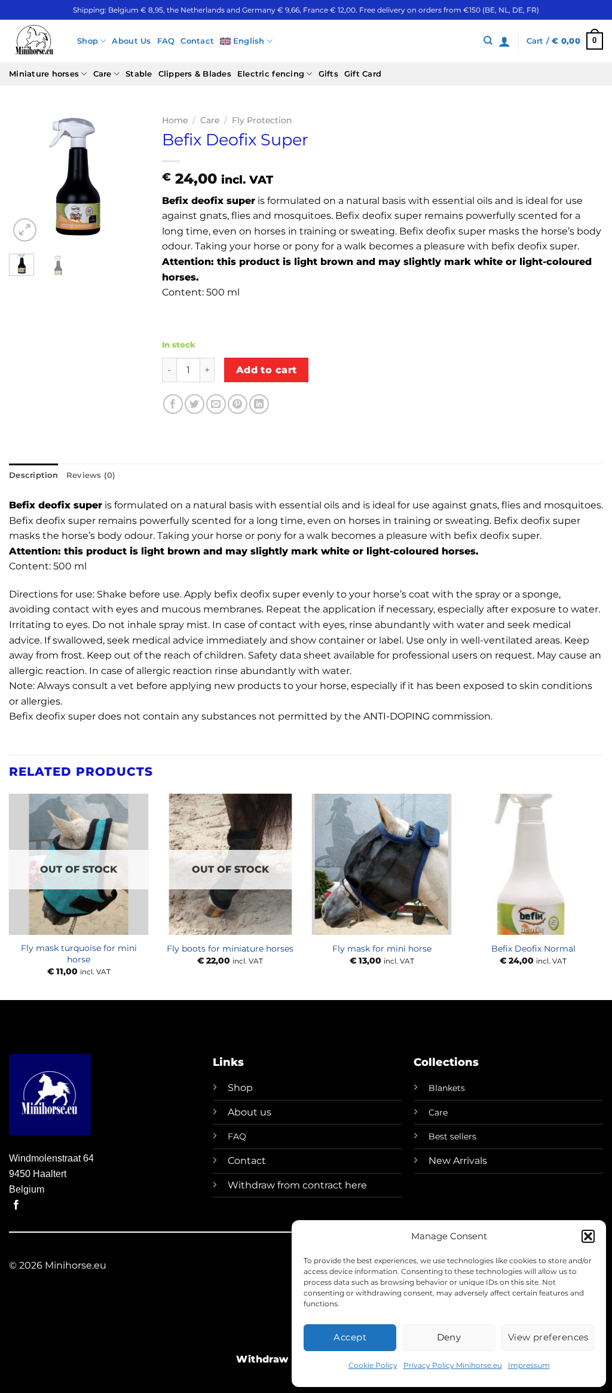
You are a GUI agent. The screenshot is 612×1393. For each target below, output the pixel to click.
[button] (588, 1236)
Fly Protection (262, 120)
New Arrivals (458, 1160)
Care (102, 73)
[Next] (126, 177)
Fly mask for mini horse (382, 948)
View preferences (548, 1337)
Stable (139, 73)
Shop (87, 40)
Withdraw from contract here (297, 1185)
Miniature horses (44, 73)
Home (175, 120)
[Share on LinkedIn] (259, 404)
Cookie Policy (372, 1365)
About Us (131, 40)
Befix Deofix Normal (533, 948)
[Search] (488, 40)
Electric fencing (270, 73)
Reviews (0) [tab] (91, 475)
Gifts (328, 73)
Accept (349, 1337)
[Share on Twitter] (194, 404)
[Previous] (27, 177)
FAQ (166, 40)
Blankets (447, 1088)
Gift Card (362, 73)
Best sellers (452, 1136)
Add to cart (266, 370)
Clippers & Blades (194, 73)
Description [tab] (33, 475)
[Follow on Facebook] (16, 1205)
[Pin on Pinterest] (237, 404)
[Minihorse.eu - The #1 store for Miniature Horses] (34, 41)
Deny (449, 1337)
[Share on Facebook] (173, 404)
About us (249, 1112)
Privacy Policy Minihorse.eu (452, 1365)
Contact (197, 40)
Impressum (529, 1365)
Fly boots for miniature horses (230, 948)
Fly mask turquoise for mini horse (79, 954)
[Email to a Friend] (216, 404)
